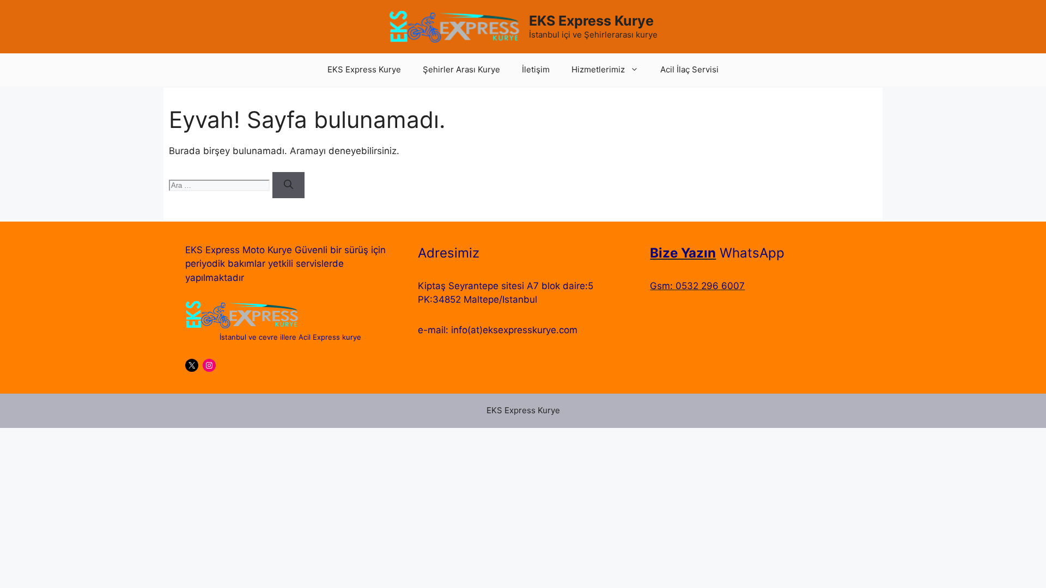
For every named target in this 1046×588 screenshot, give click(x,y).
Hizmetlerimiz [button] (598, 69)
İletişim (536, 69)
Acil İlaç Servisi (689, 69)
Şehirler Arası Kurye (461, 69)
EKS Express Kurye (591, 21)
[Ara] (288, 185)
